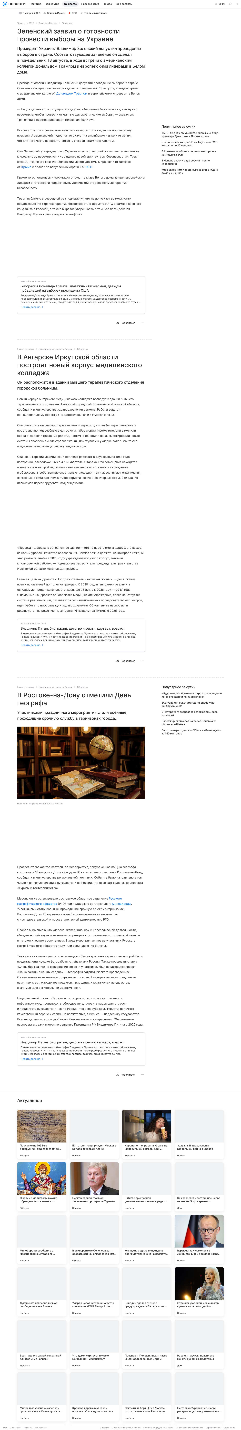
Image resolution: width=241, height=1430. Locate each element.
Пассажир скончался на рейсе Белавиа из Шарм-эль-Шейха (188, 722)
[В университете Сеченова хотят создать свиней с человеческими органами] (94, 1239)
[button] (81, 763)
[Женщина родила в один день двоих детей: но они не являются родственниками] (146, 1239)
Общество (67, 23)
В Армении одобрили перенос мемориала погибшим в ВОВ (188, 153)
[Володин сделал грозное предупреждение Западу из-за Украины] (146, 1291)
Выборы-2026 (31, 13)
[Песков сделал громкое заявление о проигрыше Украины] (94, 1186)
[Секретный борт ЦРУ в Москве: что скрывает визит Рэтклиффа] (146, 1396)
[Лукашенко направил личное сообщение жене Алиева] (41, 1291)
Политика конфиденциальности (158, 1427)
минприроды (121, 903)
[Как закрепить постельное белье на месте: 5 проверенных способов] (199, 1186)
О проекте (104, 1427)
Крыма (26, 167)
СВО (74, 13)
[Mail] (5, 4)
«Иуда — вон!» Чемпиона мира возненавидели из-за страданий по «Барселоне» (191, 695)
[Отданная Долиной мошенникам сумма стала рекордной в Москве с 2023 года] (199, 1291)
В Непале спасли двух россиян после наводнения (185, 162)
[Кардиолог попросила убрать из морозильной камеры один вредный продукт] (146, 1134)
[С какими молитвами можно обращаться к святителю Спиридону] (41, 1186)
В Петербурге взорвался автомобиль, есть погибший (189, 713)
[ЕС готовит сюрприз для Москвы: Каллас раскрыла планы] (94, 1134)
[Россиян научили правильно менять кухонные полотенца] (199, 1344)
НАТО (88, 167)
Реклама (28, 1427)
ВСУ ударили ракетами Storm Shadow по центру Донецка (187, 704)
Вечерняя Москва (48, 23)
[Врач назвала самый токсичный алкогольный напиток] (41, 1344)
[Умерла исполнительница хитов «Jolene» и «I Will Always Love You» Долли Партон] (94, 1291)
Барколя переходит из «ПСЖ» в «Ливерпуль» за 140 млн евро (191, 732)
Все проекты (41, 1427)
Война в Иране (56, 13)
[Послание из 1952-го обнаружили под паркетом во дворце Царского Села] (41, 1134)
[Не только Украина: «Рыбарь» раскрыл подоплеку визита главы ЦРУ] (199, 1396)
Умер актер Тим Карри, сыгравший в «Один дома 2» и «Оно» (189, 171)
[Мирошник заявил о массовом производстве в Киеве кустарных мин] (41, 1396)
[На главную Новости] (16, 4)
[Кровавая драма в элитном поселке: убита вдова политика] (94, 1396)
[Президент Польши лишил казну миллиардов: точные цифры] (146, 1344)
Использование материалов (189, 1427)
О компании (15, 1427)
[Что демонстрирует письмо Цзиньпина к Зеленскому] (94, 1344)
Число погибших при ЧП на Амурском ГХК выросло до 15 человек (189, 143)
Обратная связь (213, 1427)
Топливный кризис (95, 13)
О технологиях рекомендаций (126, 1427)
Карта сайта (229, 1427)
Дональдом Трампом (71, 93)
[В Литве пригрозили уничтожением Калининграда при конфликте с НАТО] (146, 1186)
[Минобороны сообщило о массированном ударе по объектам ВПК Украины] (41, 1239)
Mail (5, 1427)
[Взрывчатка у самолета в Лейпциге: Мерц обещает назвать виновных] (199, 1239)
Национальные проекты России (55, 349)
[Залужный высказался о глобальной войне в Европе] (199, 1134)
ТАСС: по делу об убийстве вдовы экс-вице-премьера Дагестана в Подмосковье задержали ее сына (190, 134)
